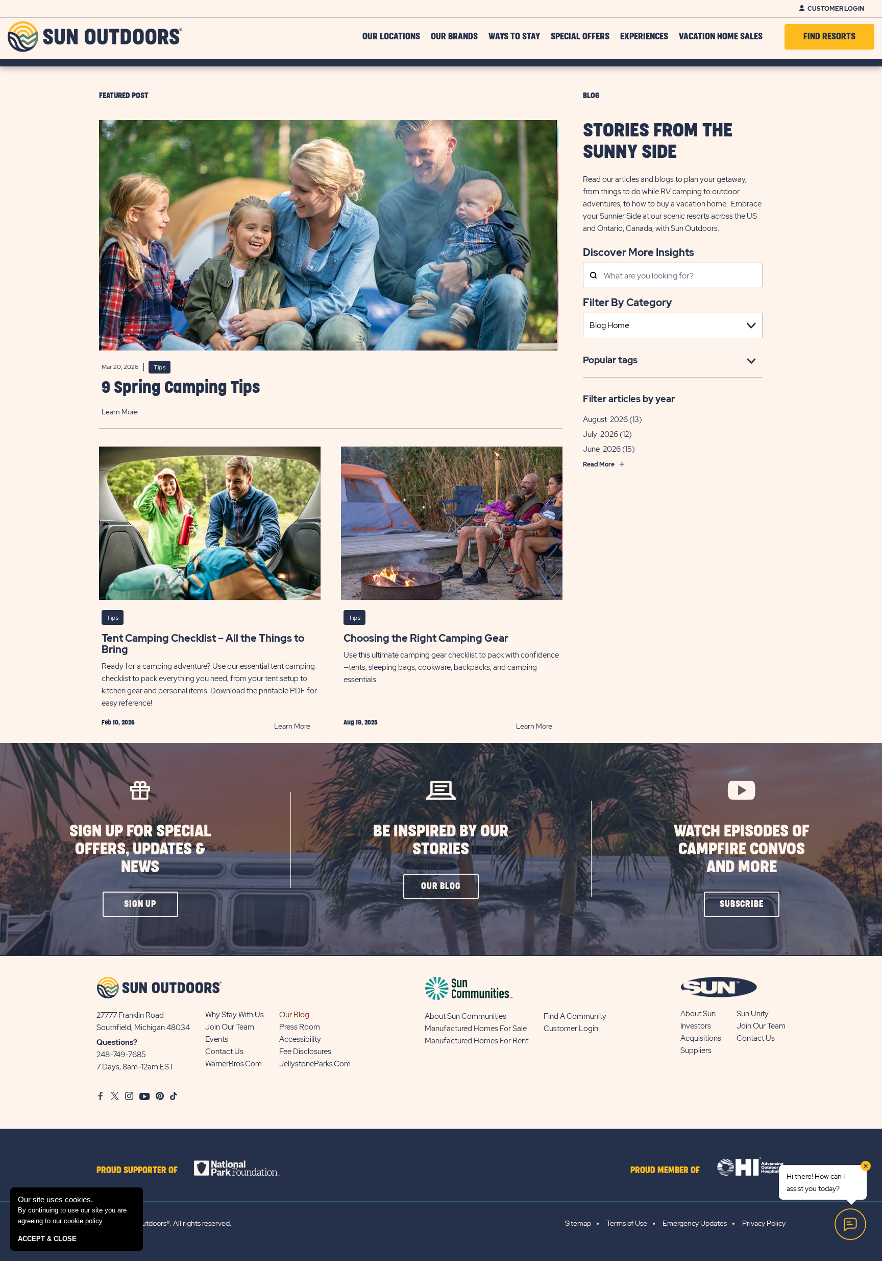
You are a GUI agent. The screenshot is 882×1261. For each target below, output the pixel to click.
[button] (140, 904)
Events (216, 1039)
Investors (695, 1026)
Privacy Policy (764, 1223)
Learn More (120, 411)
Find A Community (575, 1016)
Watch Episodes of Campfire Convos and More (742, 849)
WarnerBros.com (233, 1064)
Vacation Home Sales (721, 37)
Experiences (644, 37)
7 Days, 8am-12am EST (135, 1067)
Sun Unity (753, 1014)
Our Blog (294, 1015)
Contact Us (224, 1051)
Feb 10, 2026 (118, 722)
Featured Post (124, 96)
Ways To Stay (514, 37)
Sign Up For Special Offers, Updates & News (140, 849)
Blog (591, 96)
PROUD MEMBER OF (665, 1170)
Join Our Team (229, 1027)
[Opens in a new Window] (246, 1168)
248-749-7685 (121, 1054)
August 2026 (605, 419)
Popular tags (610, 360)
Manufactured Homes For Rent (476, 1041)
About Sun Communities (465, 1016)
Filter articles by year (629, 398)
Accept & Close (47, 1239)
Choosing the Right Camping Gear (426, 638)
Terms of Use (626, 1223)
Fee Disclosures (305, 1051)
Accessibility (300, 1039)
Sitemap (578, 1223)
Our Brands (454, 37)
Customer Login (835, 9)
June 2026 (602, 448)
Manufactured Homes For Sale (476, 1028)
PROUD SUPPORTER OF (137, 1170)
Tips (159, 367)
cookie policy (83, 1221)
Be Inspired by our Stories (440, 840)
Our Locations (391, 37)
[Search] (593, 276)
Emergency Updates (695, 1223)
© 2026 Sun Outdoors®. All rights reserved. (163, 1223)
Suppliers (696, 1050)
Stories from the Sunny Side (657, 141)
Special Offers (580, 37)
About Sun (698, 1014)
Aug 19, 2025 (361, 722)
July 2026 (600, 434)
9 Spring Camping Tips (181, 388)
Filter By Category (627, 302)
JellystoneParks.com (315, 1064)
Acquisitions (700, 1038)
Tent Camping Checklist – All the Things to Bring (203, 644)
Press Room (299, 1027)
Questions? (116, 1042)
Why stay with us (234, 1015)
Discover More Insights (638, 252)
